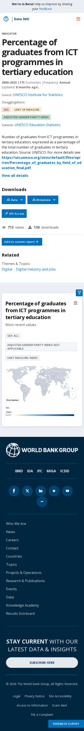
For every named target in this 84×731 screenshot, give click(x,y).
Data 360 (21, 19)
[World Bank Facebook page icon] (14, 491)
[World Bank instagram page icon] (54, 491)
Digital (7, 269)
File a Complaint (42, 715)
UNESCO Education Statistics (37, 124)
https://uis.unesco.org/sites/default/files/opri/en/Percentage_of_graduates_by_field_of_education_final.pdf (41, 162)
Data (10, 597)
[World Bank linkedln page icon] (41, 491)
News (10, 531)
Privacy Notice (35, 696)
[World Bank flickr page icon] (42, 501)
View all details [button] (15, 175)
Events (11, 589)
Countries (14, 556)
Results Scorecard (20, 613)
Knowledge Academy (22, 605)
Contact (12, 548)
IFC (39, 471)
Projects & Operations (24, 572)
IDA (30, 471)
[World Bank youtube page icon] (67, 491)
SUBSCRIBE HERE (42, 663)
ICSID (64, 471)
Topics (11, 564)
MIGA (51, 471)
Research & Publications (25, 580)
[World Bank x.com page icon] (27, 491)
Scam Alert (59, 705)
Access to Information (32, 705)
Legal (16, 696)
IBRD (19, 471)
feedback (45, 9)
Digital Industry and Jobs (36, 269)
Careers (12, 540)
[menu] (78, 18)
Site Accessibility (60, 696)
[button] (22, 242)
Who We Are (16, 523)
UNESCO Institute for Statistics (38, 94)
